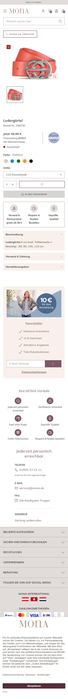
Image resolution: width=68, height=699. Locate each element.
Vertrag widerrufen (28, 520)
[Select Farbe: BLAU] (12, 161)
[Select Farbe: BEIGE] (6, 161)
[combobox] (34, 21)
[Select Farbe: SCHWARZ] (31, 161)
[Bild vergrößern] (54, 76)
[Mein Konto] (43, 11)
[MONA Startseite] (19, 10)
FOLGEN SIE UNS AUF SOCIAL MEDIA (27, 582)
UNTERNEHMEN (13, 562)
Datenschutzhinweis (34, 372)
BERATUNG (10, 572)
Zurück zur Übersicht (21, 34)
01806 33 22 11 (30, 470)
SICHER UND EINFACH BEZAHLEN (25, 542)
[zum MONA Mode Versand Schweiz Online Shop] (34, 599)
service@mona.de (31, 488)
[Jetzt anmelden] (53, 363)
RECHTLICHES (12, 552)
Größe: (7, 167)
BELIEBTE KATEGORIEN (18, 532)
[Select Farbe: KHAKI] (18, 161)
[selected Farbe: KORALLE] (24, 161)
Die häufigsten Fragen (34, 500)
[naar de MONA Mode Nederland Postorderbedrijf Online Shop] (42, 599)
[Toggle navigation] (5, 11)
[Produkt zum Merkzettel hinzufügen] (42, 184)
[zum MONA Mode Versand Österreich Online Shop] (25, 599)
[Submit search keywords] (60, 21)
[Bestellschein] (56, 11)
